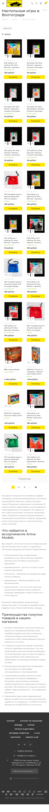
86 (36, 487)
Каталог (11, 721)
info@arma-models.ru (26, 756)
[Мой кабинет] (41, 3)
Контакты (16, 737)
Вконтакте (18, 744)
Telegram (24, 744)
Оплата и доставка (24, 729)
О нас (37, 733)
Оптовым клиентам (19, 733)
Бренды (18, 725)
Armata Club (32, 737)
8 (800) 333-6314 (25, 751)
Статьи (31, 725)
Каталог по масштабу (31, 721)
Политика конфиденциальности (26, 778)
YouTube (30, 744)
